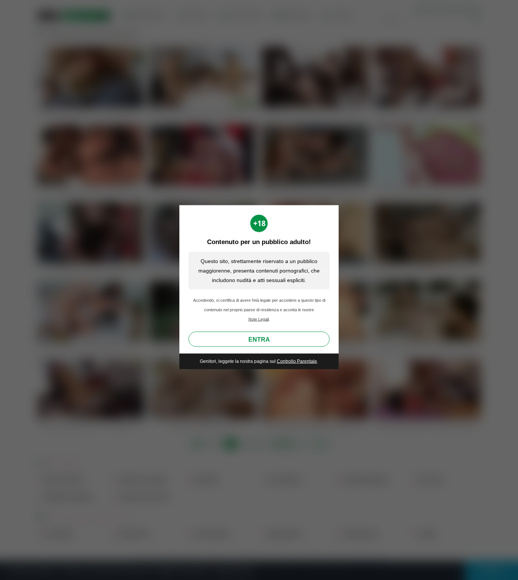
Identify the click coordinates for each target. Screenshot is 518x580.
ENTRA (259, 339)
